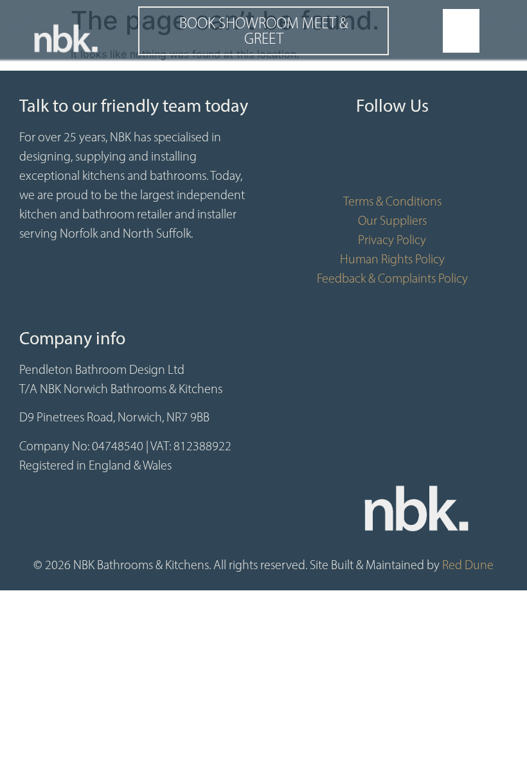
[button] (461, 31)
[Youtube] (392, 159)
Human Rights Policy (392, 259)
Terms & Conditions (392, 201)
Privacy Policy (392, 239)
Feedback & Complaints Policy (392, 278)
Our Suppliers (392, 220)
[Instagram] (430, 159)
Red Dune (468, 564)
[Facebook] (353, 159)
